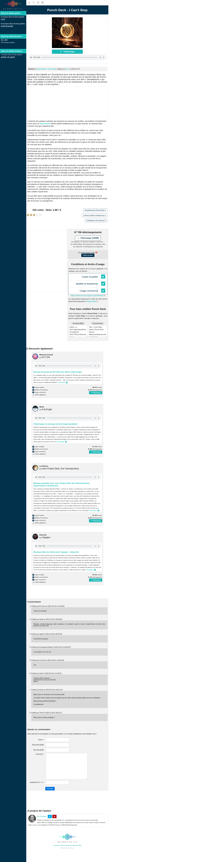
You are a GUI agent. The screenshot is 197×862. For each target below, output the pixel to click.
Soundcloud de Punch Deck (95, 210)
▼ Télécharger (67, 51)
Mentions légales (71, 845)
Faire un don (88, 255)
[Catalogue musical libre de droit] (33, 3)
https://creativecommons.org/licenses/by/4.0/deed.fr (87, 295)
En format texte (97, 323)
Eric (67, 69)
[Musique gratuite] (13, 10)
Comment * (40, 754)
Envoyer (50, 788)
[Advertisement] (67, 102)
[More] (42, 3)
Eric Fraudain (41, 816)
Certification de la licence (95, 220)
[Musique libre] (67, 843)
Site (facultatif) (38, 750)
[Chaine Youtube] (54, 816)
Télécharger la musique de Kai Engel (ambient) (55, 424)
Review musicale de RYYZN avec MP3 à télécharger (57, 372)
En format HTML (78, 323)
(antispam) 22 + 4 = (37, 782)
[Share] (38, 3)
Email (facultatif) (38, 745)
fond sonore (45, 124)
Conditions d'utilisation (59, 845)
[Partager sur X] (50, 816)
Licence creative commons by (94, 215)
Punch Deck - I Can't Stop (47, 69)
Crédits (79, 845)
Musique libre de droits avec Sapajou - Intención (56, 552)
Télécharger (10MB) (89, 238)
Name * (41, 740)
